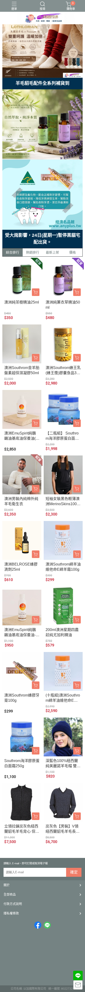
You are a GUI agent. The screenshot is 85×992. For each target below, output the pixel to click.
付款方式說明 (13, 904)
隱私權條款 (11, 913)
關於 (7, 885)
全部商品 (10, 894)
